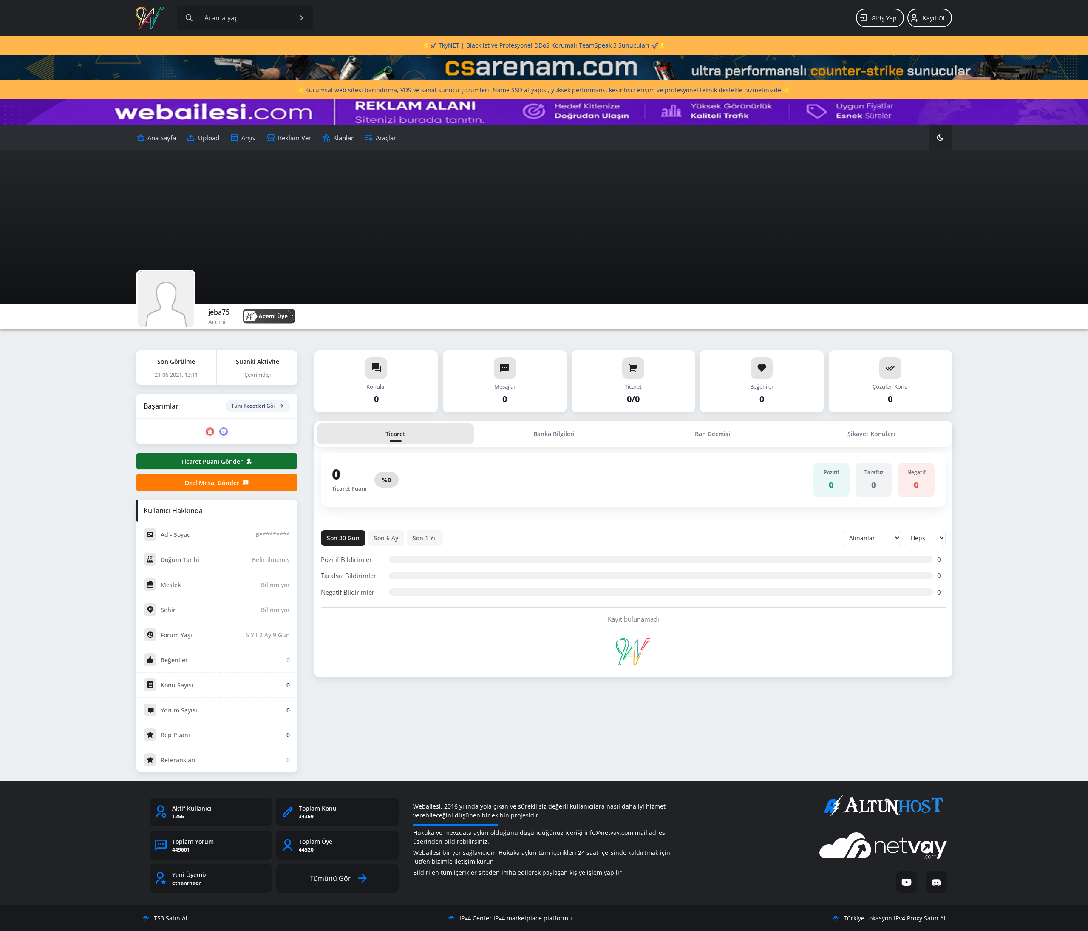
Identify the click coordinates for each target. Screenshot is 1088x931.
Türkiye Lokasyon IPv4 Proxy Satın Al (895, 918)
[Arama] (189, 17)
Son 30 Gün (343, 538)
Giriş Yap (884, 18)
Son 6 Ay (386, 538)
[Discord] (936, 882)
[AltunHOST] (883, 806)
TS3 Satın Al (170, 918)
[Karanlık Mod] (940, 137)
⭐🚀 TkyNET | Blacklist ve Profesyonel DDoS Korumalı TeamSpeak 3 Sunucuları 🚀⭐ (544, 45)
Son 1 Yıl (425, 538)
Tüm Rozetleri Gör (253, 405)
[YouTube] (906, 882)
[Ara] (301, 17)
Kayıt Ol (934, 18)
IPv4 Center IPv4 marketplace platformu (515, 918)
